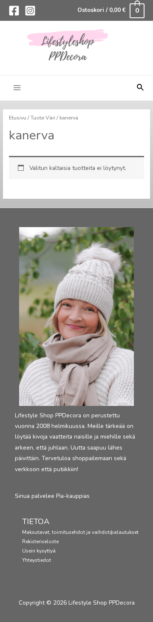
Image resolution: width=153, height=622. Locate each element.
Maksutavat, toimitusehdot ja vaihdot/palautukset (80, 532)
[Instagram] (30, 10)
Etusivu (17, 117)
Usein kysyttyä (39, 550)
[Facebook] (14, 10)
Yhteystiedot (36, 560)
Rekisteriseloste (40, 541)
